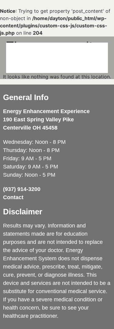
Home (18, 50)
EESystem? (50, 50)
